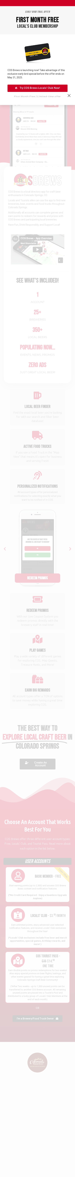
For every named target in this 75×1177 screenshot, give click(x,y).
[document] (37, 588)
